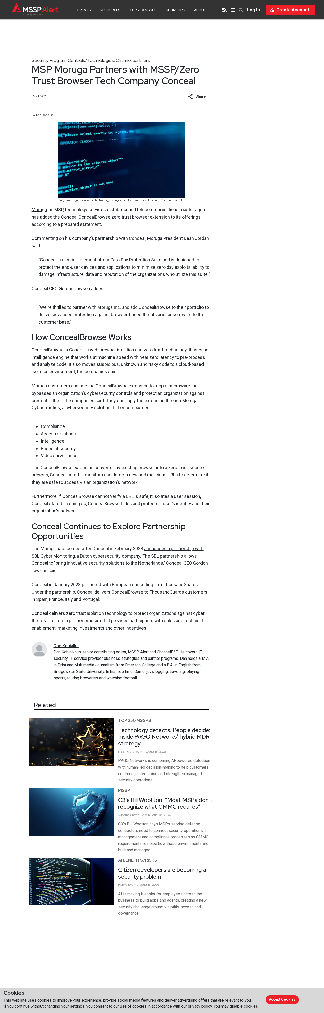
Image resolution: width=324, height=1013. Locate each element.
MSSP (124, 790)
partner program (85, 620)
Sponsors (175, 10)
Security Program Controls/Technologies (73, 60)
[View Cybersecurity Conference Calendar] (233, 10)
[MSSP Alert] (35, 9)
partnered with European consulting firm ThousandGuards (140, 584)
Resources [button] (110, 10)
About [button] (200, 10)
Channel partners (133, 60)
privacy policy (200, 1006)
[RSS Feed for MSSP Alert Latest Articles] (224, 9)
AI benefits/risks (137, 860)
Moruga (39, 209)
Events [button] (84, 10)
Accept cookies (282, 999)
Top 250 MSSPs (143, 10)
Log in (253, 9)
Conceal (69, 217)
